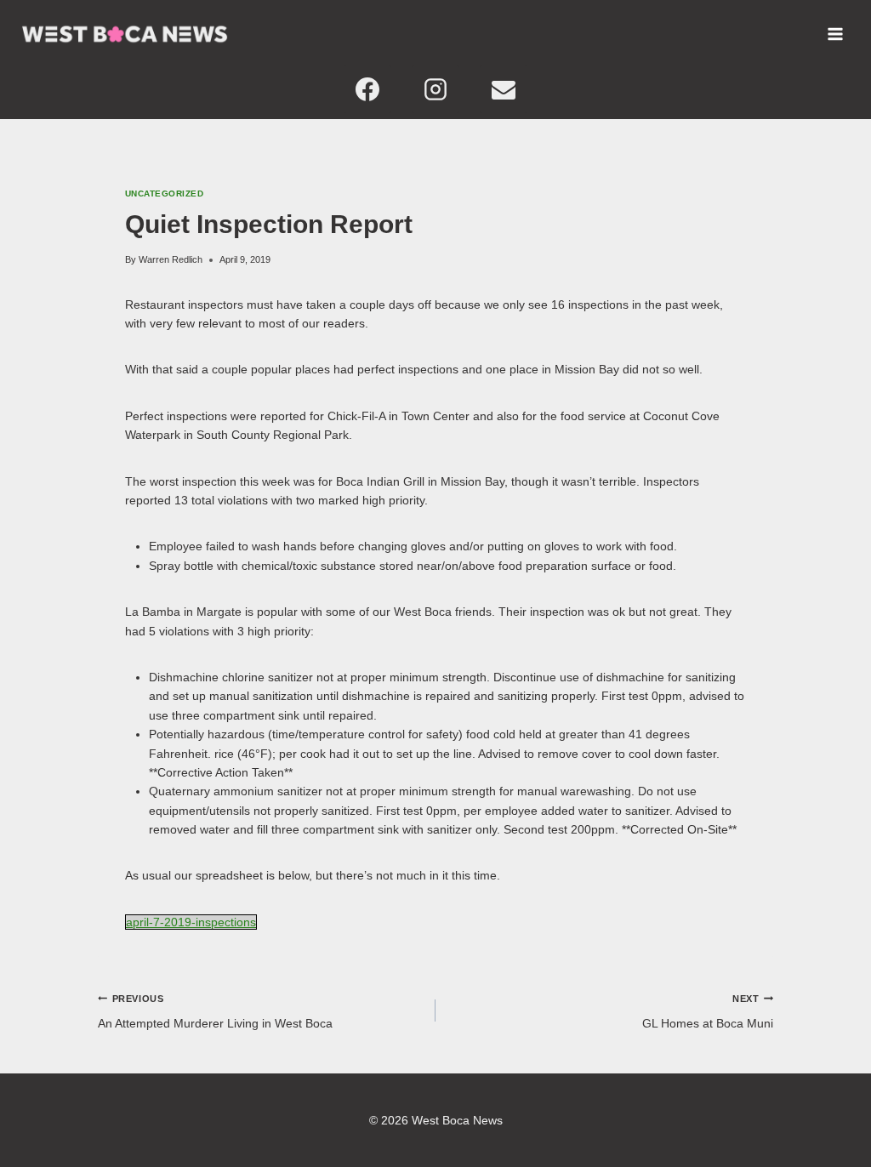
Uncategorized (164, 193)
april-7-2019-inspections (191, 922)
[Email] (503, 89)
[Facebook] (367, 89)
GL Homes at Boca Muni (707, 1011)
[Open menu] (835, 34)
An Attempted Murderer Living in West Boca (215, 1011)
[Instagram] (435, 89)
